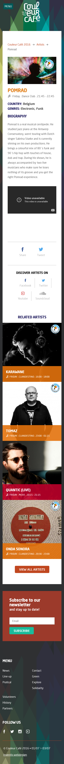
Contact (36, 670)
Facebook (5, 732)
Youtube (28, 732)
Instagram (20, 732)
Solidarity (38, 688)
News (6, 670)
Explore (36, 682)
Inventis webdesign (15, 754)
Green (35, 676)
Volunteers (9, 696)
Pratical (7, 682)
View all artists (32, 569)
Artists (40, 44)
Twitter (12, 732)
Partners (7, 708)
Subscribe (22, 631)
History (7, 702)
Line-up (7, 676)
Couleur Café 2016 (19, 44)
